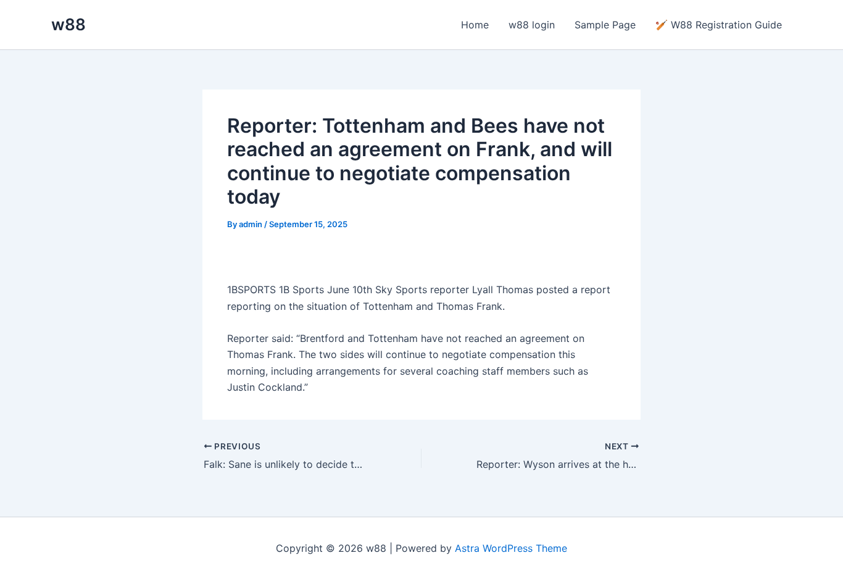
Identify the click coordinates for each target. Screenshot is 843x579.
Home (475, 25)
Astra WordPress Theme (511, 548)
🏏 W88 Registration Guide (718, 25)
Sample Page (605, 25)
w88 (68, 24)
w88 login (532, 25)
